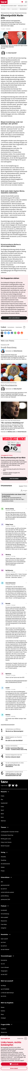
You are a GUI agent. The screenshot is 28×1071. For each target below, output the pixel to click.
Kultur (2, 806)
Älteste (25, 486)
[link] (9, 6)
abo (2, 881)
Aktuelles (3, 856)
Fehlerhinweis (19, 327)
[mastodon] (10, 786)
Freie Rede (4, 924)
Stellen (3, 867)
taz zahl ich (4, 888)
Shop (2, 1014)
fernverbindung (5, 913)
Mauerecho (4, 921)
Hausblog (3, 860)
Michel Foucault (5, 846)
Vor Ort (3, 964)
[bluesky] (13, 786)
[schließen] (25, 1038)
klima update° (4, 917)
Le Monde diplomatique (7, 992)
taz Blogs (3, 985)
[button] (26, 2)
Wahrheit (3, 821)
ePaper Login (4, 1036)
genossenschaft (5, 885)
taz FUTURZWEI (5, 989)
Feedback (3, 1028)
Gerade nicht (20, 1038)
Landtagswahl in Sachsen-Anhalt (9, 831)
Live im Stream (5, 967)
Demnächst (4, 960)
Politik (8, 9)
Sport (2, 810)
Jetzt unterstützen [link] (14, 318)
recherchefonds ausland (7, 892)
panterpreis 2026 (5, 899)
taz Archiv (3, 996)
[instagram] (16, 786)
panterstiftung (5, 896)
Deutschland (14, 9)
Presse (3, 871)
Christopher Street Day (7, 835)
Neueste (21, 486)
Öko (2, 799)
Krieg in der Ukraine (6, 842)
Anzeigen (3, 1018)
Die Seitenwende (5, 863)
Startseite (3, 9)
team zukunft (4, 939)
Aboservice (4, 1032)
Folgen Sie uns (4, 785)
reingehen (3, 928)
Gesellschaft (4, 803)
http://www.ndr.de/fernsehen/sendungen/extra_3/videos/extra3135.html (16, 681)
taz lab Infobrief (5, 949)
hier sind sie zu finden (7, 501)
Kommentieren (10, 327)
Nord (2, 817)
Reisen (2, 1007)
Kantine (3, 1011)
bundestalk (4, 910)
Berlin (2, 813)
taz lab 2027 (4, 974)
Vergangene (4, 971)
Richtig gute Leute (6, 838)
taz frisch (3, 942)
